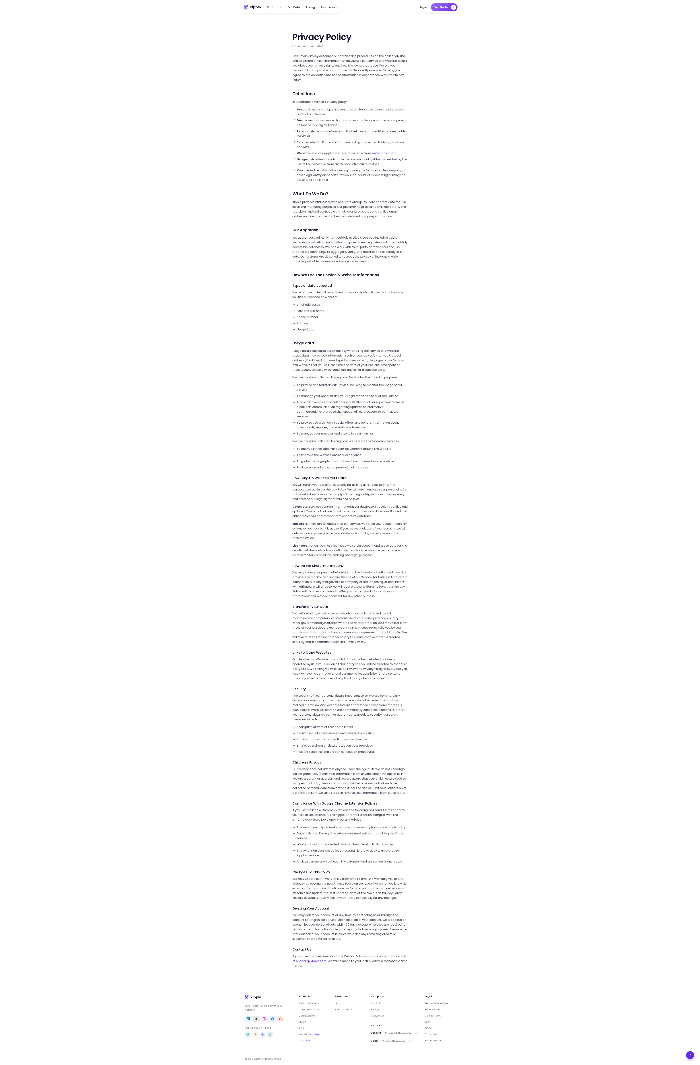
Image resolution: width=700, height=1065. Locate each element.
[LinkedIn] (248, 1019)
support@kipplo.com (311, 961)
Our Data (294, 7)
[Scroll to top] (690, 1055)
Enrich (302, 1022)
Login (423, 7)
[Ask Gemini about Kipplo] (262, 1034)
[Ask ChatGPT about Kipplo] (248, 1034)
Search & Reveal (309, 1003)
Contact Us (377, 1015)
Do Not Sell (431, 1034)
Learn (338, 1003)
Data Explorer (307, 1015)
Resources (328, 7)
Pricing (310, 7)
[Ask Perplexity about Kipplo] (270, 1034)
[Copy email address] (416, 1033)
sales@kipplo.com (395, 1041)
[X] (256, 1019)
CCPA (428, 1028)
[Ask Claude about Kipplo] (255, 1034)
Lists (304, 1040)
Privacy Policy (433, 1009)
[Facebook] (272, 1019)
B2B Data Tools (343, 1009)
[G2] (280, 1019)
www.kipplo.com (383, 153)
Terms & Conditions (436, 1003)
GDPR (428, 1022)
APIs (301, 1028)
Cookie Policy (433, 1015)
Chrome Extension (309, 1009)
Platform (272, 7)
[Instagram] (264, 1019)
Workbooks (309, 1034)
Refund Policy (433, 1040)
